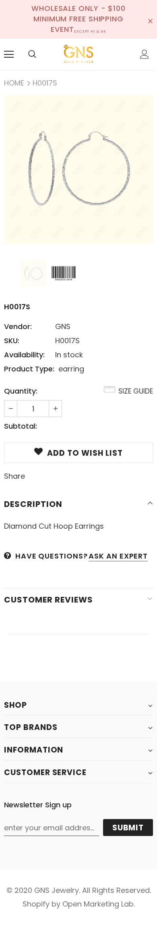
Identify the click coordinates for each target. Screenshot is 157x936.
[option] (78, 169)
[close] (150, 19)
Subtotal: (20, 426)
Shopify (36, 904)
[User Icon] (144, 54)
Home (14, 83)
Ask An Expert (118, 556)
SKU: (11, 341)
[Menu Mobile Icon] (9, 54)
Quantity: (20, 391)
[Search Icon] (32, 54)
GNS (62, 326)
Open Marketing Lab (98, 904)
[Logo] (78, 54)
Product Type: (29, 369)
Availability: (24, 355)
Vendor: (18, 326)
